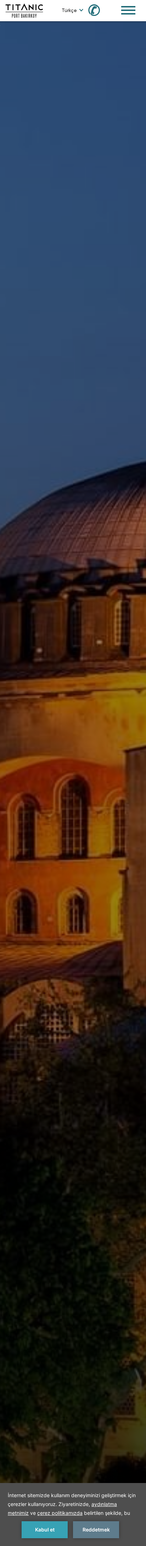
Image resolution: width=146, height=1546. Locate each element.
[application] (73, 1514)
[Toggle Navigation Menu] (128, 10)
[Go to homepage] (24, 10)
